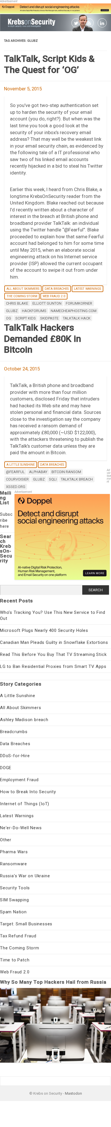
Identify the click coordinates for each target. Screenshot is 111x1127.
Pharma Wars (14, 851)
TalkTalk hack (77, 318)
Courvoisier (17, 479)
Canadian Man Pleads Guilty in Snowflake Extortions (54, 642)
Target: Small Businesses (26, 923)
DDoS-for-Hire (15, 755)
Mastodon (73, 1093)
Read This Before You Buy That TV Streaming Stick (53, 654)
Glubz (12, 311)
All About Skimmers (23, 289)
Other (5, 839)
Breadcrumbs (14, 731)
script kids (25, 318)
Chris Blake (17, 303)
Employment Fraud (19, 779)
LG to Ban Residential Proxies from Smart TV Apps (53, 666)
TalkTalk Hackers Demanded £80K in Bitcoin (42, 338)
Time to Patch (14, 960)
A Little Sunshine (21, 465)
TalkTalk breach (77, 479)
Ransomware (13, 863)
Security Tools (15, 887)
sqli (53, 479)
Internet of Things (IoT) (24, 803)
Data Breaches (57, 289)
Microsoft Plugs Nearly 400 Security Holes (44, 630)
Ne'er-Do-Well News (21, 827)
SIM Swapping (14, 899)
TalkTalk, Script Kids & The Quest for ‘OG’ (49, 64)
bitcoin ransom (66, 472)
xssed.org (15, 487)
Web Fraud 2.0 (54, 296)
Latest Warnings (87, 289)
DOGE (5, 767)
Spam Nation (13, 911)
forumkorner (79, 303)
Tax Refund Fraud (18, 935)
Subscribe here (6, 520)
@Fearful (15, 472)
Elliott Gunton (46, 303)
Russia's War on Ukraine (25, 875)
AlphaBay (38, 472)
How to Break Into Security (28, 791)
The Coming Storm (22, 296)
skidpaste (49, 318)
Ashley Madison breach (24, 719)
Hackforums (34, 311)
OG (8, 318)
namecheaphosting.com (73, 311)
